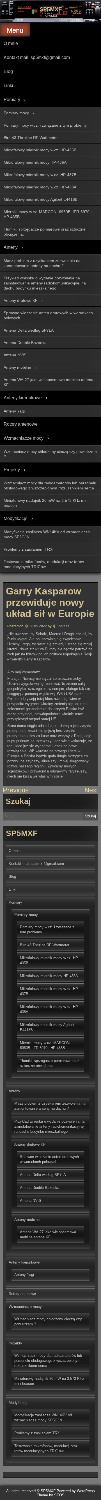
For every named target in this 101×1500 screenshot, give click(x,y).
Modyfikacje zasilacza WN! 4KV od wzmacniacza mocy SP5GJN (47, 534)
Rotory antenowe (21, 424)
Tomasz (63, 626)
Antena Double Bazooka (25, 342)
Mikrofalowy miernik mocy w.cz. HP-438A (40, 187)
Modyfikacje (15, 518)
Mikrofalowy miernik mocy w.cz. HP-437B (40, 174)
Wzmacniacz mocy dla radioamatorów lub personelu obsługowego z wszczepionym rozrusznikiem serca (50, 485)
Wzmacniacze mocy (23, 438)
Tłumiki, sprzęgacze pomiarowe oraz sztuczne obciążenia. (45, 231)
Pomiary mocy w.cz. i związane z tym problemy (45, 125)
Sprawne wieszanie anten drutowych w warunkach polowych (48, 315)
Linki (8, 85)
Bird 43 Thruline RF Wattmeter (31, 137)
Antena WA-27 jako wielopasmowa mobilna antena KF (48, 382)
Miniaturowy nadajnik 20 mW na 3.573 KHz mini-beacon (47, 503)
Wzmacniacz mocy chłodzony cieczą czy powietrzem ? (50, 454)
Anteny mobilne (17, 367)
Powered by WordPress (76, 1491)
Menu (15, 30)
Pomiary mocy (16, 113)
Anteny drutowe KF (21, 300)
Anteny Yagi (14, 411)
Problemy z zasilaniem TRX (28, 549)
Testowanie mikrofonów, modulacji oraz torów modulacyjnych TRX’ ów (44, 564)
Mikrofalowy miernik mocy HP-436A (35, 162)
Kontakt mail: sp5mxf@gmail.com (37, 57)
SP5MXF (51, 9)
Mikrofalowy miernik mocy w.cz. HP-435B (40, 150)
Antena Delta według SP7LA (29, 330)
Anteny (11, 247)
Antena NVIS (15, 355)
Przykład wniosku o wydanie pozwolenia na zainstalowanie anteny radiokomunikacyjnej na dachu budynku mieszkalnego (45, 283)
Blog (8, 71)
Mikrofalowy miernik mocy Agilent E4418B (40, 199)
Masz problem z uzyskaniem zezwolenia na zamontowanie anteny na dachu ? (42, 263)
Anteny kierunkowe (23, 397)
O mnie (11, 43)
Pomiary (12, 99)
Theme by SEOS (51, 1495)
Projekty (12, 469)
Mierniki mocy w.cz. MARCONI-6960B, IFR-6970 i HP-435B (47, 214)
